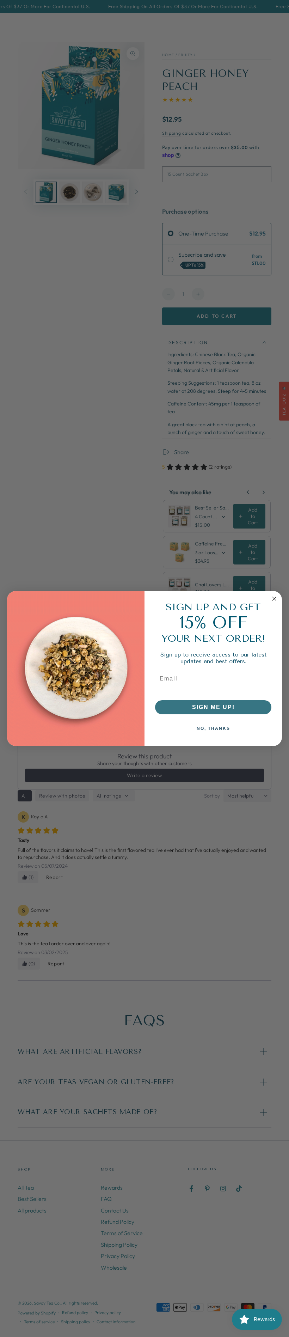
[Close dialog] (274, 598)
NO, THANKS (213, 728)
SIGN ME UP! (213, 707)
